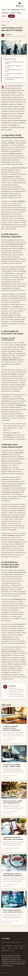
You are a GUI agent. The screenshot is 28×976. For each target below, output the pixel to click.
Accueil (4, 9)
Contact (11, 16)
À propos (4, 16)
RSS (12, 950)
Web (8, 9)
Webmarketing (15, 9)
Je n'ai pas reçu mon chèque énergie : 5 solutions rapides (12, 765)
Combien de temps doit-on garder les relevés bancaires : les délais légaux (12, 728)
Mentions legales (5, 950)
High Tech (12, 12)
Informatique (5, 12)
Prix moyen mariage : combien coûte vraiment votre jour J (13, 802)
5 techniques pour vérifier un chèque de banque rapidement (12, 874)
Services (23, 9)
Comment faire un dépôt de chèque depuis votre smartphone (13, 838)
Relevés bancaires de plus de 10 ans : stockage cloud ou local (13, 911)
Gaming (19, 12)
